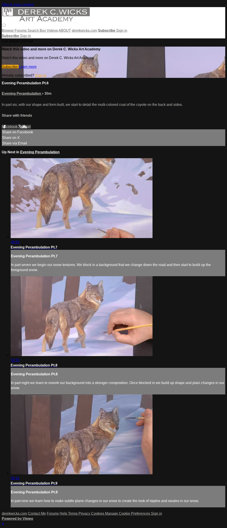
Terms (73, 513)
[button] (4, 25)
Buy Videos (49, 30)
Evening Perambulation (22, 93)
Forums (21, 30)
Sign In (25, 36)
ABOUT (65, 30)
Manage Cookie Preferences (128, 513)
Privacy (84, 513)
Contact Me (37, 513)
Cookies (98, 513)
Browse (8, 30)
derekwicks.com (84, 30)
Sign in (121, 30)
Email (26, 126)
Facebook (10, 126)
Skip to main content (18, 4)
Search (33, 30)
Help (64, 513)
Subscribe (10, 67)
